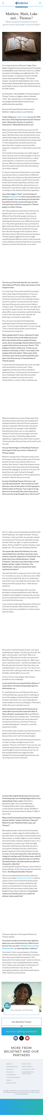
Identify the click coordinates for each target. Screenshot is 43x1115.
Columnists (10, 1072)
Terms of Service (27, 1066)
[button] (40, 3)
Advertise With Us (12, 1066)
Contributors (11, 1074)
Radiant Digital (11, 1083)
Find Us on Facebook (13, 1077)
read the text (14, 197)
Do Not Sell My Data (28, 1069)
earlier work (21, 117)
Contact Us (10, 1069)
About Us (9, 1064)
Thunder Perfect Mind (25, 878)
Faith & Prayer (21, 7)
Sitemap (8, 1080)
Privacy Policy (26, 1064)
